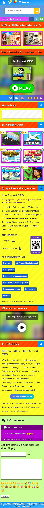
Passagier (31, 289)
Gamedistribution (12, 289)
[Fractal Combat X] (33, 38)
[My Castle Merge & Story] (11, 38)
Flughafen (9, 270)
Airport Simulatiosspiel (28, 263)
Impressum (26, 506)
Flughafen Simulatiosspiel (16, 276)
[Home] (4, 2)
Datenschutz (39, 505)
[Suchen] (37, 11)
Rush (7, 296)
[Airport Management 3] (33, 156)
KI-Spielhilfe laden (24, 397)
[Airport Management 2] (11, 173)
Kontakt (17, 506)
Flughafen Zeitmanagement (16, 283)
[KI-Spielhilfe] (11, 98)
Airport (8, 263)
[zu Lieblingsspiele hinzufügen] (22, 98)
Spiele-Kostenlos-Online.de (17, 503)
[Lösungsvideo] (17, 98)
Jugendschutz (27, 505)
